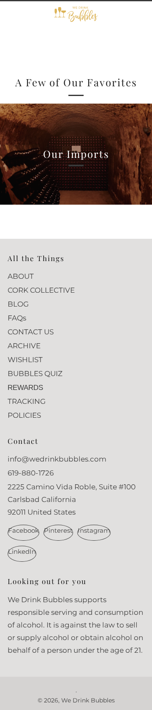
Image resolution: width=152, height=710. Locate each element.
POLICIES (24, 415)
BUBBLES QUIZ (35, 373)
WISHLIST (25, 359)
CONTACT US (31, 332)
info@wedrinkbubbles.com (57, 459)
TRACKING (27, 401)
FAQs (17, 318)
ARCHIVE (24, 346)
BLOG (18, 304)
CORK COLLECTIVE (41, 290)
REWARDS (25, 388)
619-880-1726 (31, 473)
